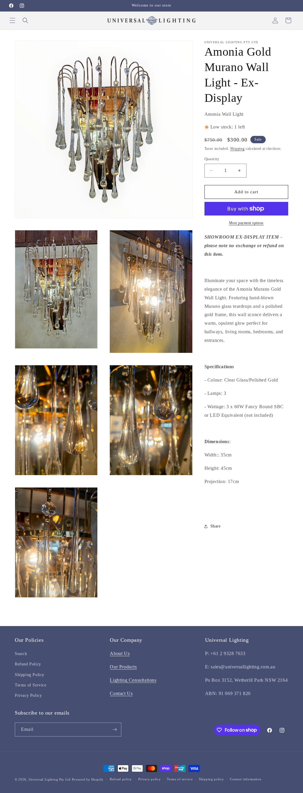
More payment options (246, 223)
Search (21, 654)
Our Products (123, 666)
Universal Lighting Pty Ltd (50, 779)
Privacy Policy (28, 695)
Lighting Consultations (133, 680)
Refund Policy (28, 664)
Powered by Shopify (88, 779)
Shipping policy (211, 779)
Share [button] (215, 526)
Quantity (212, 159)
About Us (120, 653)
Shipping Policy (29, 675)
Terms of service (180, 779)
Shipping (237, 149)
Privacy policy (149, 779)
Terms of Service (30, 685)
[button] (12, 20)
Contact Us (121, 693)
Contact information (245, 779)
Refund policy (121, 779)
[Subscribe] (114, 729)
